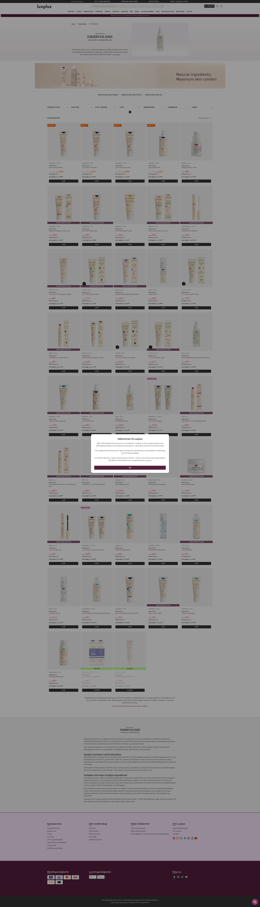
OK (130, 468)
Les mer (148, 460)
